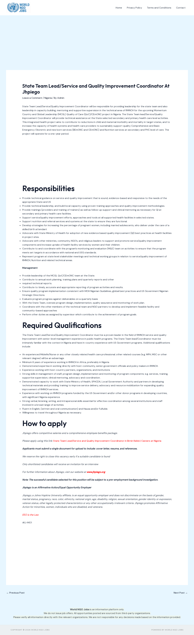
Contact (181, 7)
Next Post (181, 592)
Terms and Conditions (159, 7)
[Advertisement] (97, 47)
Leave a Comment (32, 97)
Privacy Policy (134, 7)
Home (119, 7)
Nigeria (48, 97)
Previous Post (15, 592)
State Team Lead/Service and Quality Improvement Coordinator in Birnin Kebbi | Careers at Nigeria (107, 440)
